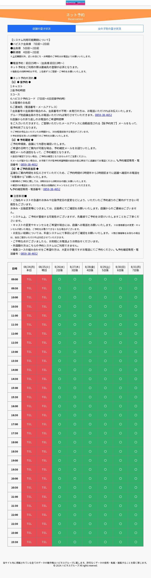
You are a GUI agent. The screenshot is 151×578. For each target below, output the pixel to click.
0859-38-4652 (103, 115)
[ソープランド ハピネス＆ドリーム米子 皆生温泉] (75, 3)
